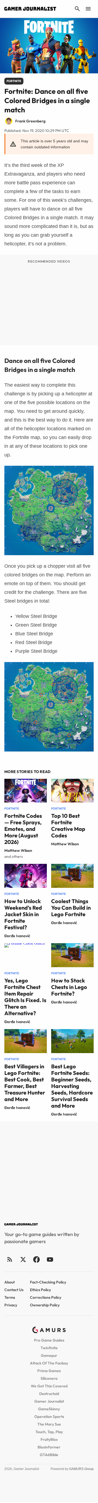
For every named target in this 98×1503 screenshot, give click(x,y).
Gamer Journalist (49, 1401)
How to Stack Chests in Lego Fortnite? (69, 987)
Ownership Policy (45, 1305)
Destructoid (49, 1393)
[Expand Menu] (88, 8)
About (9, 1282)
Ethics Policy (40, 1289)
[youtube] (50, 1259)
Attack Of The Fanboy (49, 1363)
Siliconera (49, 1378)
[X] (23, 1259)
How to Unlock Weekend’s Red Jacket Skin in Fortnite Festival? (23, 914)
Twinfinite (49, 1347)
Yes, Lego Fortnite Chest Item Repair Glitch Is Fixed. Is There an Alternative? (25, 997)
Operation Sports (49, 1416)
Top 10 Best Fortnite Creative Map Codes (68, 825)
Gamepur (49, 1355)
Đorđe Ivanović (17, 935)
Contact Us (13, 1289)
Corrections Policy (45, 1297)
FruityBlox (49, 1439)
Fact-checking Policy (48, 1282)
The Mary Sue (49, 1424)
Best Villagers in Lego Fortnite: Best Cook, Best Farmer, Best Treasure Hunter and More (24, 1082)
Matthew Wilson (18, 850)
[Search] (77, 8)
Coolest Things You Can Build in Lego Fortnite (71, 908)
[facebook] (36, 1259)
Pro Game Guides (49, 1340)
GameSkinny (49, 1408)
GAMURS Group (81, 1469)
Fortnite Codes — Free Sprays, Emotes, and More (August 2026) (23, 828)
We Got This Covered (49, 1386)
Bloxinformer (49, 1447)
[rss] (9, 1259)
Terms (9, 1297)
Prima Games (49, 1370)
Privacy (10, 1305)
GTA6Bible (49, 1454)
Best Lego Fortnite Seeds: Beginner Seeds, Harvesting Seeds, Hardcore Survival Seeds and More (72, 1086)
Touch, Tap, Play (49, 1431)
